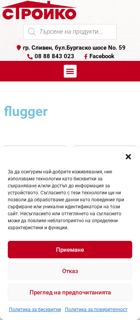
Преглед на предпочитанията (70, 292)
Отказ (70, 271)
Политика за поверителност (96, 309)
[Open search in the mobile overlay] (70, 32)
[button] (128, 157)
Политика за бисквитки (35, 309)
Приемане (70, 249)
